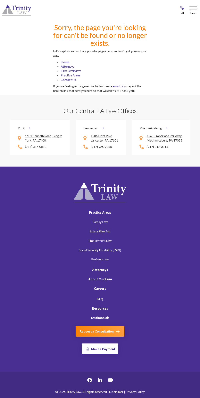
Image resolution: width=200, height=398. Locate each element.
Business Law (100, 259)
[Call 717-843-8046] (182, 9)
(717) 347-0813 (35, 146)
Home (65, 62)
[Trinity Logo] (16, 10)
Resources (100, 308)
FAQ (100, 299)
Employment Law (100, 240)
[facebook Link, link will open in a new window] (89, 381)
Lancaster (90, 128)
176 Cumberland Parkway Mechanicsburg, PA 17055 (164, 138)
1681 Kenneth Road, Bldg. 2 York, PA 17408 (43, 138)
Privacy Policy (135, 392)
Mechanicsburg (150, 128)
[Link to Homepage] (100, 192)
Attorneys (67, 66)
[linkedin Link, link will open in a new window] (100, 380)
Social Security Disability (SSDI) (100, 250)
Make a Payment (103, 349)
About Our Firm (100, 279)
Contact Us (68, 80)
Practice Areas (70, 75)
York (21, 128)
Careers (100, 288)
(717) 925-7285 (101, 146)
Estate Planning (100, 231)
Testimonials (100, 318)
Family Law (100, 222)
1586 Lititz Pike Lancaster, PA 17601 (104, 138)
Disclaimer (116, 392)
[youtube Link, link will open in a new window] (110, 381)
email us (118, 86)
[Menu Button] (193, 9)
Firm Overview (71, 71)
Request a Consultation (97, 331)
